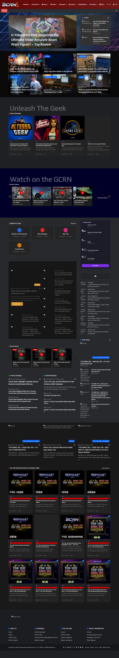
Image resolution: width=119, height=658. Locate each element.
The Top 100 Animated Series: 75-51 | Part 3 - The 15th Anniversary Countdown (20, 591)
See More (95, 265)
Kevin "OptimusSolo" (50, 379)
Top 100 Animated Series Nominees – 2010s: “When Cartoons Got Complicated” (30, 319)
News (26, 4)
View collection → (106, 468)
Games (54, 4)
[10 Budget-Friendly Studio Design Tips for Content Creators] (44, 289)
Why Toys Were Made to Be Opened (58, 71)
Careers (63, 632)
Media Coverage (39, 640)
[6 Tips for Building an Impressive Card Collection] (44, 299)
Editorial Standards (40, 632)
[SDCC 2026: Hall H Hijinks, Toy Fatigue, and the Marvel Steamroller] (87, 23)
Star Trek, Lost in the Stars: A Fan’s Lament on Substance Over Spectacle (64, 283)
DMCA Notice (106, 647)
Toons (49, 264)
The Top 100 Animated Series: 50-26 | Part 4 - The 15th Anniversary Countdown (46, 591)
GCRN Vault (82, 56)
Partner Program (13, 640)
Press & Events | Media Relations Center (46, 637)
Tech (40, 264)
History (11, 634)
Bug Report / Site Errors (93, 637)
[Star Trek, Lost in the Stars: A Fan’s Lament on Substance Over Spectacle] (44, 279)
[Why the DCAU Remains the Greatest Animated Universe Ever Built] (93, 84)
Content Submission (66, 637)
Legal (100, 647)
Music (31, 264)
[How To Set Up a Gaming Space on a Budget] (85, 410)
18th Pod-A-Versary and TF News (97, 144)
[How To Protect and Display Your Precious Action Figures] (44, 271)
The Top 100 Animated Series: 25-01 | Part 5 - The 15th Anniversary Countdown (72, 591)
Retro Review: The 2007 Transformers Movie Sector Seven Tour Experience (23, 89)
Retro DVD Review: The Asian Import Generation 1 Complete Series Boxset (101, 39)
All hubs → (73, 223)
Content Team (13, 637)
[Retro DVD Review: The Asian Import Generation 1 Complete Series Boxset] (87, 40)
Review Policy (39, 634)
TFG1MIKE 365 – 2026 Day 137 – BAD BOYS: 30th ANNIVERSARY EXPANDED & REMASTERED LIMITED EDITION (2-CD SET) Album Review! (100, 395)
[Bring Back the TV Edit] (59, 84)
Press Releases (91, 640)
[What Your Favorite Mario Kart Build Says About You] (85, 375)
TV (57, 264)
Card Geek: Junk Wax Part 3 (52, 395)
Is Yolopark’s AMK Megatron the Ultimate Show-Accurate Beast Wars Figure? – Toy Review (35, 39)
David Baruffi (91, 289)
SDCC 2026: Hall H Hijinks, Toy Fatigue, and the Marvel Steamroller (101, 23)
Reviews (62, 4)
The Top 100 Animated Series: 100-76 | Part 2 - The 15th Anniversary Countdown (98, 547)
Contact (89, 632)
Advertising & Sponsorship (94, 634)
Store (102, 4)
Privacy (92, 647)
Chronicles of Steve (50, 77)
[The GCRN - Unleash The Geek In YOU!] (10, 4)
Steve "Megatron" (92, 296)
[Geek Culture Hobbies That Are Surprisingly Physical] (44, 307)
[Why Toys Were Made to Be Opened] (87, 32)
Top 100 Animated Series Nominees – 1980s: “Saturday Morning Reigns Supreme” (64, 331)
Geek (12, 264)
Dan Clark (12, 379)
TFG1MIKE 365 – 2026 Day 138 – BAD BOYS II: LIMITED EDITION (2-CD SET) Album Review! (100, 385)
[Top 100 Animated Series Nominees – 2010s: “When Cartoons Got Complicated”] (12, 315)
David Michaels (16, 288)
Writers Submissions (66, 640)
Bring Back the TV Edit (53, 92)
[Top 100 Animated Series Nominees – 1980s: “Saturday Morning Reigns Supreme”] (44, 327)
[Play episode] (30, 137)
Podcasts (35, 4)
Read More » (17, 304)
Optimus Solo (91, 309)
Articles (72, 4)
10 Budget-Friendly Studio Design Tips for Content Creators (63, 293)
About (10, 632)
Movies (22, 264)
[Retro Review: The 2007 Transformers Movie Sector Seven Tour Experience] (25, 84)
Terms (96, 647)
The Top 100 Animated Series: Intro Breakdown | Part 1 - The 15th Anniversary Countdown (71, 544)
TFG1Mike (90, 282)
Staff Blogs (83, 4)
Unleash (93, 4)
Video (45, 4)
